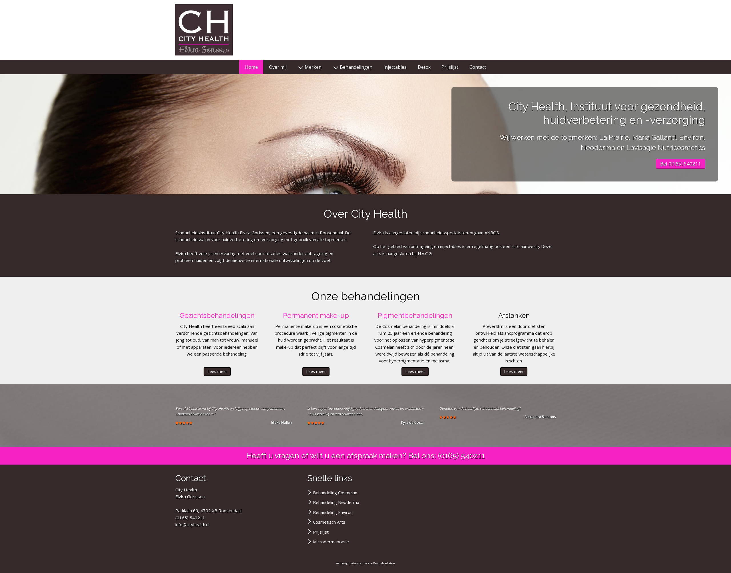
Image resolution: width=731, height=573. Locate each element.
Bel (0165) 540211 (680, 163)
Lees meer (217, 371)
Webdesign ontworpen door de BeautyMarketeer (365, 563)
